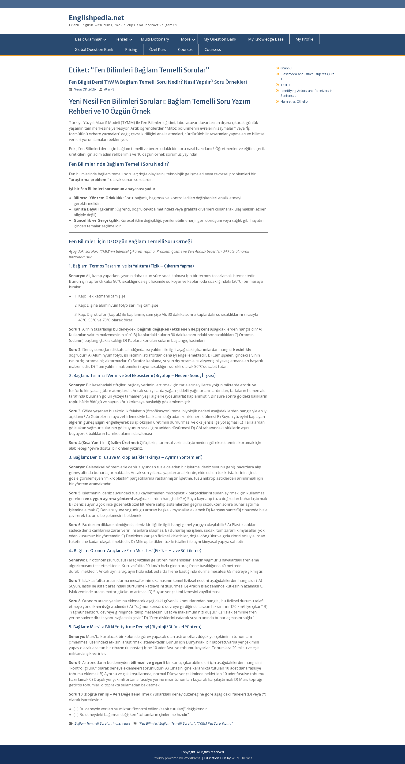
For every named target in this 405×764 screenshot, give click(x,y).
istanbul (286, 68)
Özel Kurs (157, 49)
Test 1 (285, 85)
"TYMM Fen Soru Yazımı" (214, 723)
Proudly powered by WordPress (176, 758)
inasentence (121, 723)
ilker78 (109, 89)
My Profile (304, 39)
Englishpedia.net (96, 18)
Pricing (131, 49)
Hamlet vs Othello (294, 101)
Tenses (121, 39)
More (186, 39)
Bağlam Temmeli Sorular (93, 723)
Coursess (213, 49)
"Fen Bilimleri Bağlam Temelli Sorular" (167, 723)
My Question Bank (220, 39)
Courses (185, 49)
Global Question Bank (94, 49)
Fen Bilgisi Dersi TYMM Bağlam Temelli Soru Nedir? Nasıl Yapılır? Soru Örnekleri (158, 82)
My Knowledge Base (266, 39)
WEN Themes (242, 758)
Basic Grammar (88, 39)
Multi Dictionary (155, 39)
